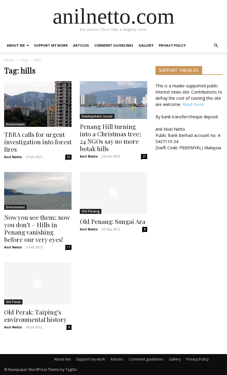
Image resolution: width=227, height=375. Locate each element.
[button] (216, 45)
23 (68, 157)
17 (68, 247)
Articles (81, 45)
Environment (15, 124)
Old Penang (91, 211)
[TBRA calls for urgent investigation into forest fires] (38, 104)
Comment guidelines (113, 45)
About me (16, 45)
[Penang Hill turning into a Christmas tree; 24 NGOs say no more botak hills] (113, 100)
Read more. (193, 104)
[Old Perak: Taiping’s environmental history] (38, 283)
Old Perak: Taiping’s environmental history (35, 315)
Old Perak (13, 302)
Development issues (97, 116)
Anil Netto (13, 157)
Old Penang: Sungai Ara (112, 221)
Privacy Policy (172, 45)
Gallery (146, 45)
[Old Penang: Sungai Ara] (113, 193)
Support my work (51, 45)
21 (144, 156)
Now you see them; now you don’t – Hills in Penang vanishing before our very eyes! (37, 228)
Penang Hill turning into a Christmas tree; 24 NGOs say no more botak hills (110, 137)
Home (9, 60)
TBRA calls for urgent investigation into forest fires (38, 141)
